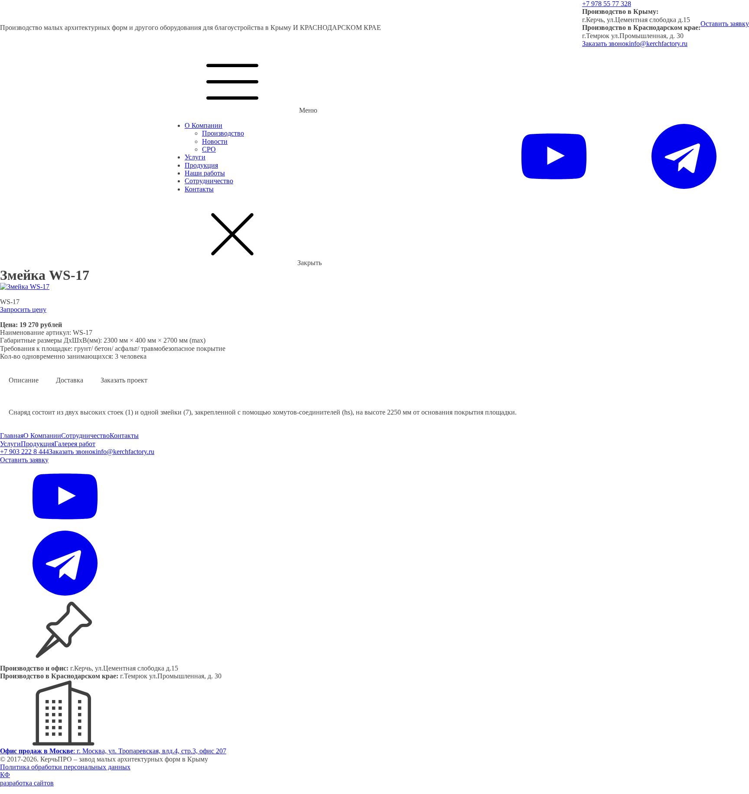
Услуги (195, 157)
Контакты (199, 189)
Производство (223, 133)
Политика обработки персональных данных (65, 767)
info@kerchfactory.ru (658, 43)
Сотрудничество (209, 181)
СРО (209, 149)
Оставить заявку (724, 23)
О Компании (203, 125)
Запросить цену (23, 309)
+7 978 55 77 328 (606, 3)
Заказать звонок (605, 43)
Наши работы (205, 173)
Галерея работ (74, 443)
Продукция (201, 165)
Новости (215, 141)
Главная (11, 435)
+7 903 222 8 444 (24, 451)
